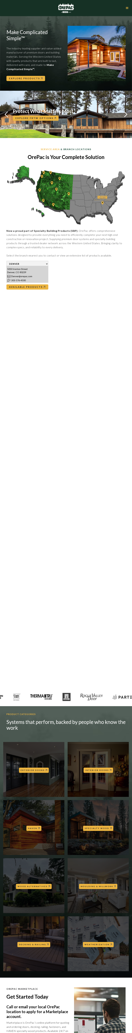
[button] (127, 8)
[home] (66, 8)
